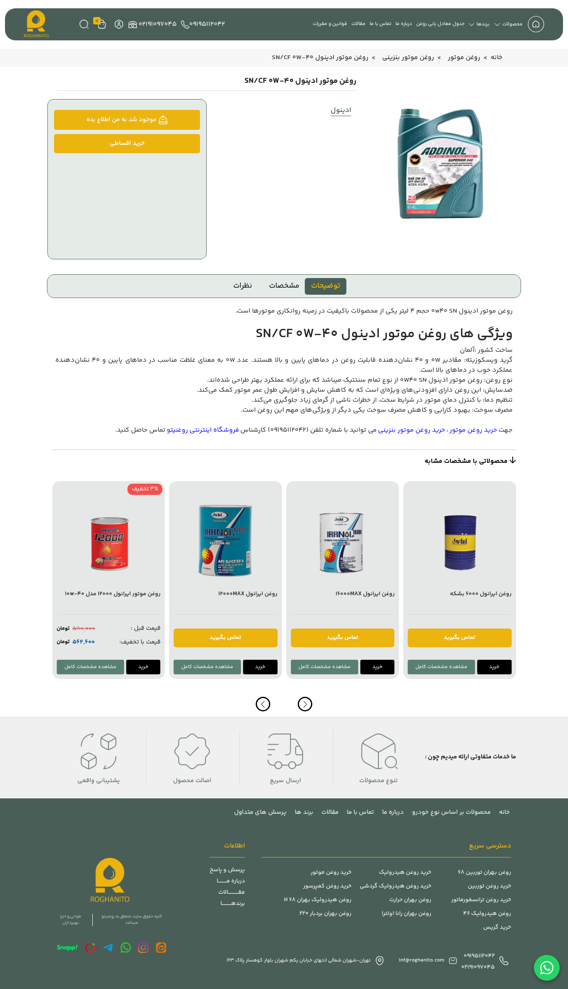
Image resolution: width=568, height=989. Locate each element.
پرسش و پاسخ (227, 870)
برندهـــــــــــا (232, 904)
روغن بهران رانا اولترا (406, 913)
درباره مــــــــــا (231, 881)
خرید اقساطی (127, 143)
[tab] (325, 286)
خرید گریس (497, 927)
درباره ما (403, 24)
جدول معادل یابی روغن (440, 24)
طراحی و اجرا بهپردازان (70, 920)
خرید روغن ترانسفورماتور (481, 900)
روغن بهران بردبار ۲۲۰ (325, 913)
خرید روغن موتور (473, 430)
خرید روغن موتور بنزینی (411, 430)
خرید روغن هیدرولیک (405, 872)
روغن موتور (464, 58)
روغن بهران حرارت (410, 900)
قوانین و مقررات (330, 24)
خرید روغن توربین (489, 886)
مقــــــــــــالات (231, 892)
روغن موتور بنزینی (408, 58)
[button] (263, 704)
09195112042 (207, 25)
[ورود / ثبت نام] (117, 24)
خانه (496, 58)
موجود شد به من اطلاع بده (122, 119)
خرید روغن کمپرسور (327, 886)
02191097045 (157, 25)
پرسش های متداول (260, 812)
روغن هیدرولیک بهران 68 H (317, 900)
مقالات (358, 24)
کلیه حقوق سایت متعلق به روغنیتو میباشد (131, 920)
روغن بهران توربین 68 (484, 872)
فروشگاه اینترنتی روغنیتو (203, 430)
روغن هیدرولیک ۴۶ (487, 913)
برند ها (304, 812)
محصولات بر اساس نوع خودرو (451, 812)
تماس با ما (380, 24)
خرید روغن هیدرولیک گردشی (395, 886)
